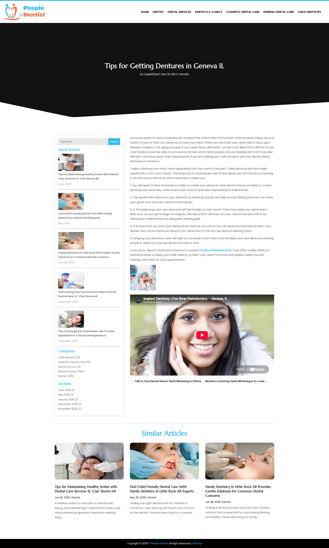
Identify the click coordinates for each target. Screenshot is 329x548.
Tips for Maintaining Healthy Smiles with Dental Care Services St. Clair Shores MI (86, 489)
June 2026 (64, 390)
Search (114, 141)
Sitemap (197, 543)
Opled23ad (151, 74)
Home (145, 12)
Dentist (158, 12)
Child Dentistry (309, 12)
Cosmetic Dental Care (242, 12)
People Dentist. (159, 543)
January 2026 (66, 399)
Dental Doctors (67, 367)
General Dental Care (278, 12)
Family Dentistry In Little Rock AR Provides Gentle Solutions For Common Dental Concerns (238, 491)
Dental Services (179, 12)
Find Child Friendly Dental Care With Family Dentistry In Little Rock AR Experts (162, 489)
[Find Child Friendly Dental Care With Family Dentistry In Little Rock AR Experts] (71, 202)
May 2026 (64, 394)
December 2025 (67, 404)
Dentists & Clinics (208, 12)
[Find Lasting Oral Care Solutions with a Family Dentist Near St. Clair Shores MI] (71, 280)
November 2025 (67, 408)
